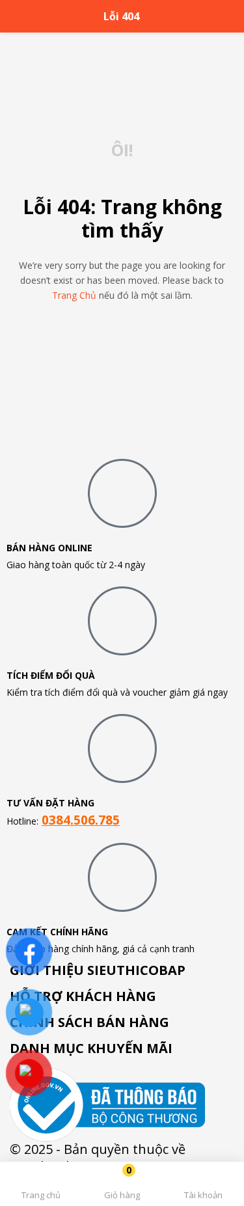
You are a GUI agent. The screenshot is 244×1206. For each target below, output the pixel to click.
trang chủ (74, 295)
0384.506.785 (81, 820)
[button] (122, 1186)
